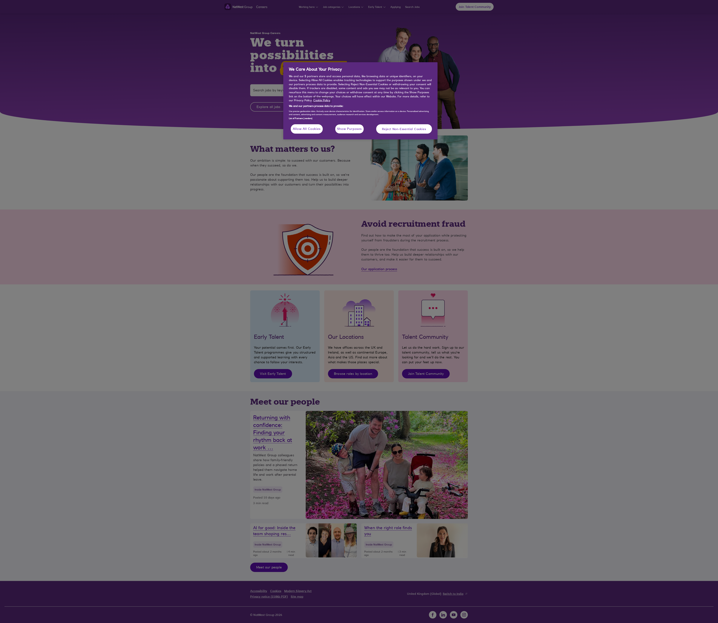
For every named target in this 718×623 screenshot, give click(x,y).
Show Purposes (349, 129)
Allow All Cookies (307, 129)
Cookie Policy (321, 100)
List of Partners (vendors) (301, 118)
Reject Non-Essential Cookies (404, 129)
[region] (360, 100)
